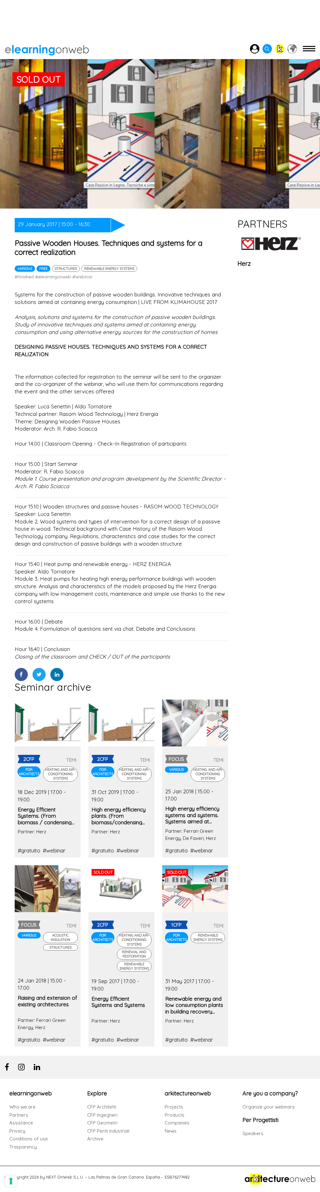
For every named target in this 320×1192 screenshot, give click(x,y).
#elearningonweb (53, 276)
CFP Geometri (102, 1123)
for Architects (29, 771)
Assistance (21, 1123)
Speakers (252, 1133)
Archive (95, 1139)
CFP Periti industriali (108, 1131)
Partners (18, 1115)
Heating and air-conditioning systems (60, 774)
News (171, 1131)
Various (25, 268)
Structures (66, 268)
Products (174, 1115)
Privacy (17, 1131)
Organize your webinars (268, 1107)
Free (43, 268)
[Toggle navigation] (309, 51)
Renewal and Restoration (134, 954)
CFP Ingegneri (102, 1115)
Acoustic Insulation (60, 937)
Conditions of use (28, 1139)
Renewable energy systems (109, 268)
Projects (174, 1107)
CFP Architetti (101, 1107)
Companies (177, 1123)
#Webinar (82, 276)
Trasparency (23, 1147)
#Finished (24, 276)
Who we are (22, 1107)
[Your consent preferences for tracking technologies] (11, 1181)
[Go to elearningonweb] (47, 49)
